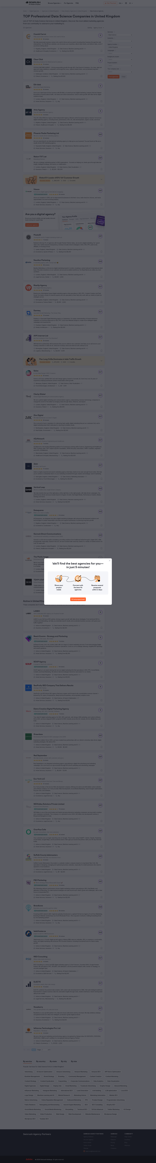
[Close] (110, 560)
